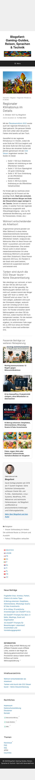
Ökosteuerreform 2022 (18, 123)
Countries (7, 753)
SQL (5, 748)
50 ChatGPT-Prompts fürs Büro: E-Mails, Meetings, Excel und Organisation (17, 617)
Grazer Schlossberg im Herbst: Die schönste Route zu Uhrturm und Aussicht (17, 533)
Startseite (6, 98)
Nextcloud (8, 743)
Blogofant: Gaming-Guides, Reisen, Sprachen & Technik (17, 42)
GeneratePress (28, 763)
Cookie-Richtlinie (10, 722)
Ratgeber (13, 98)
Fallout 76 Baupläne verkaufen (17, 539)
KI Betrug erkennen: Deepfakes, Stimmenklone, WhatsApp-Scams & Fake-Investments (17, 603)
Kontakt (7, 713)
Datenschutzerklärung (12, 708)
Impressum (8, 706)
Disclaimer (8, 711)
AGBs (7, 726)
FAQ (5, 745)
